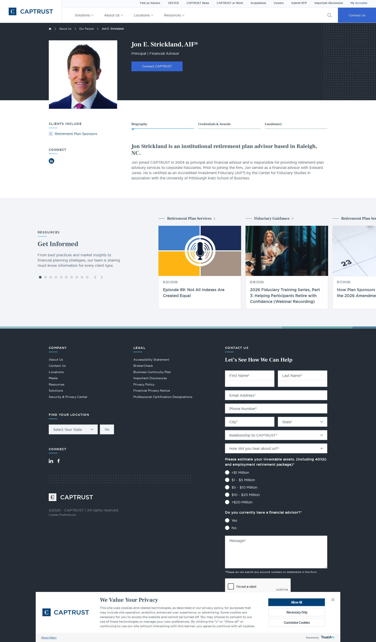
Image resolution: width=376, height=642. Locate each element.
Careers (279, 3)
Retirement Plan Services (189, 218)
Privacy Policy (49, 637)
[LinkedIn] (51, 461)
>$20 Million (242, 502)
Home (50, 28)
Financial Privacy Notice (151, 390)
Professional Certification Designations (162, 397)
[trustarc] (327, 637)
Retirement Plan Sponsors (76, 134)
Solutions (82, 15)
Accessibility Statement (151, 360)
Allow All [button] (296, 602)
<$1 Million (240, 472)
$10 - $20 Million (246, 495)
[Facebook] (58, 461)
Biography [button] (139, 124)
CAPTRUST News (197, 3)
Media (53, 378)
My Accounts (359, 3)
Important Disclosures (328, 3)
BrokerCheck (143, 366)
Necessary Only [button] (296, 612)
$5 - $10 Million (244, 487)
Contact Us (357, 15)
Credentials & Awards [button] (214, 124)
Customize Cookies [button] (297, 622)
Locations (142, 15)
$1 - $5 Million (243, 480)
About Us (111, 15)
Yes (234, 520)
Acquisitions (258, 3)
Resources (172, 15)
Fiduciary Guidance (272, 218)
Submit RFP (299, 3)
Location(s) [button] (273, 124)
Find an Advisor (150, 3)
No (234, 528)
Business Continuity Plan (152, 372)
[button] (333, 600)
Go (107, 429)
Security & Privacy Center (68, 397)
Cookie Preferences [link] (62, 514)
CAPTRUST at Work (230, 3)
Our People (86, 28)
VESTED (173, 3)
